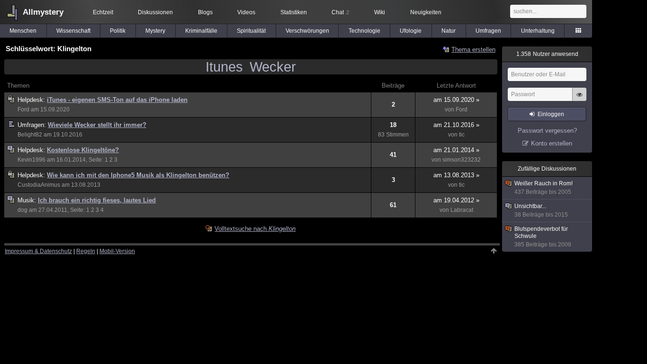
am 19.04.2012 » (456, 200)
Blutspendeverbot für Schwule (542, 237)
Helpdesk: (32, 99)
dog (22, 210)
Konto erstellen (551, 143)
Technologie (364, 30)
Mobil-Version (117, 251)
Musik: (28, 200)
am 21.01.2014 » (456, 150)
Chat (340, 12)
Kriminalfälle (201, 30)
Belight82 (30, 134)
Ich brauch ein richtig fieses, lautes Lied (97, 200)
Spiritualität (251, 30)
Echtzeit (103, 12)
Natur (448, 30)
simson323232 (461, 160)
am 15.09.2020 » (456, 99)
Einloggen (551, 114)
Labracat (461, 210)
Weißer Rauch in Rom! (543, 187)
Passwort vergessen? (547, 130)
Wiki (379, 12)
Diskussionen (155, 12)
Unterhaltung (538, 30)
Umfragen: (33, 124)
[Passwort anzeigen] (579, 99)
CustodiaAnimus (39, 185)
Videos (246, 12)
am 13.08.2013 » (456, 175)
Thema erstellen (473, 49)
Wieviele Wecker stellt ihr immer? (97, 124)
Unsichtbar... (541, 210)
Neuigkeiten (425, 12)
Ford (23, 109)
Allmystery (43, 12)
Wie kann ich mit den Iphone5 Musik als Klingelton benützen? (138, 175)
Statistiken (293, 12)
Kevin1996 (31, 160)
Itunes (224, 66)
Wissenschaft (73, 30)
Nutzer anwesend (547, 54)
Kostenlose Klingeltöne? (83, 150)
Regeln (85, 251)
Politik (118, 30)
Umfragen (488, 30)
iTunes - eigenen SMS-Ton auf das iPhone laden (117, 99)
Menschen (22, 30)
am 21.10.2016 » (456, 124)
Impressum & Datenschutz (38, 251)
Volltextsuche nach (255, 228)
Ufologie (411, 30)
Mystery (155, 30)
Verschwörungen (307, 30)
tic (462, 134)
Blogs (205, 12)
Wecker (273, 66)
